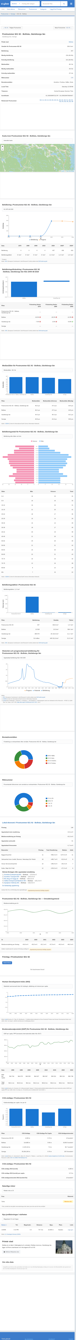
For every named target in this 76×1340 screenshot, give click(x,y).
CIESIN (7, 423)
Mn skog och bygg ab (11, 878)
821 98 (71, 101)
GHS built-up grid (42, 261)
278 (72, 77)
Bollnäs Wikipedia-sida (12, 1252)
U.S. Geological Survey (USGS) (12, 1234)
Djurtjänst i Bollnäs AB (11, 883)
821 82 (61, 100)
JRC (6, 261)
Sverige (13, 14)
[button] (2, 146)
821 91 (66, 100)
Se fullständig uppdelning (10, 885)
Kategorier (43, 9)
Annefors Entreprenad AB (12, 874)
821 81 (56, 100)
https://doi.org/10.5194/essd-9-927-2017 (27, 702)
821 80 (51, 100)
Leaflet (62, 171)
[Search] (64, 3)
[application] (37, 228)
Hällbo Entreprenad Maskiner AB (15, 881)
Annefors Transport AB (11, 876)
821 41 (42, 100)
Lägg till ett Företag (55, 9)
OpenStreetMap (70, 171)
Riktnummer (22, 9)
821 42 (47, 100)
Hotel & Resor (7, 962)
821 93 (71, 100)
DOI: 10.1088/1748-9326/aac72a (18, 1157)
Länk (4, 700)
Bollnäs (71, 42)
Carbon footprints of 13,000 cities (56, 1156)
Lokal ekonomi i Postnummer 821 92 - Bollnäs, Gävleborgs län (28, 823)
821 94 (61, 101)
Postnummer (33, 9)
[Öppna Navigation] (71, 3)
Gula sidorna (11, 9)
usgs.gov (70, 1229)
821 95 (66, 101)
